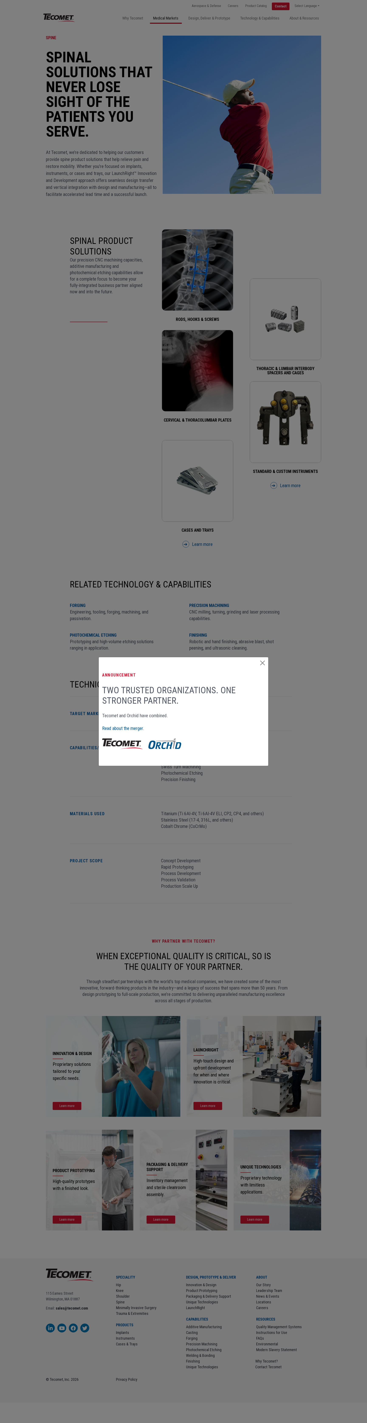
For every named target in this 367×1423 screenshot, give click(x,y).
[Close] (262, 663)
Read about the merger (122, 728)
